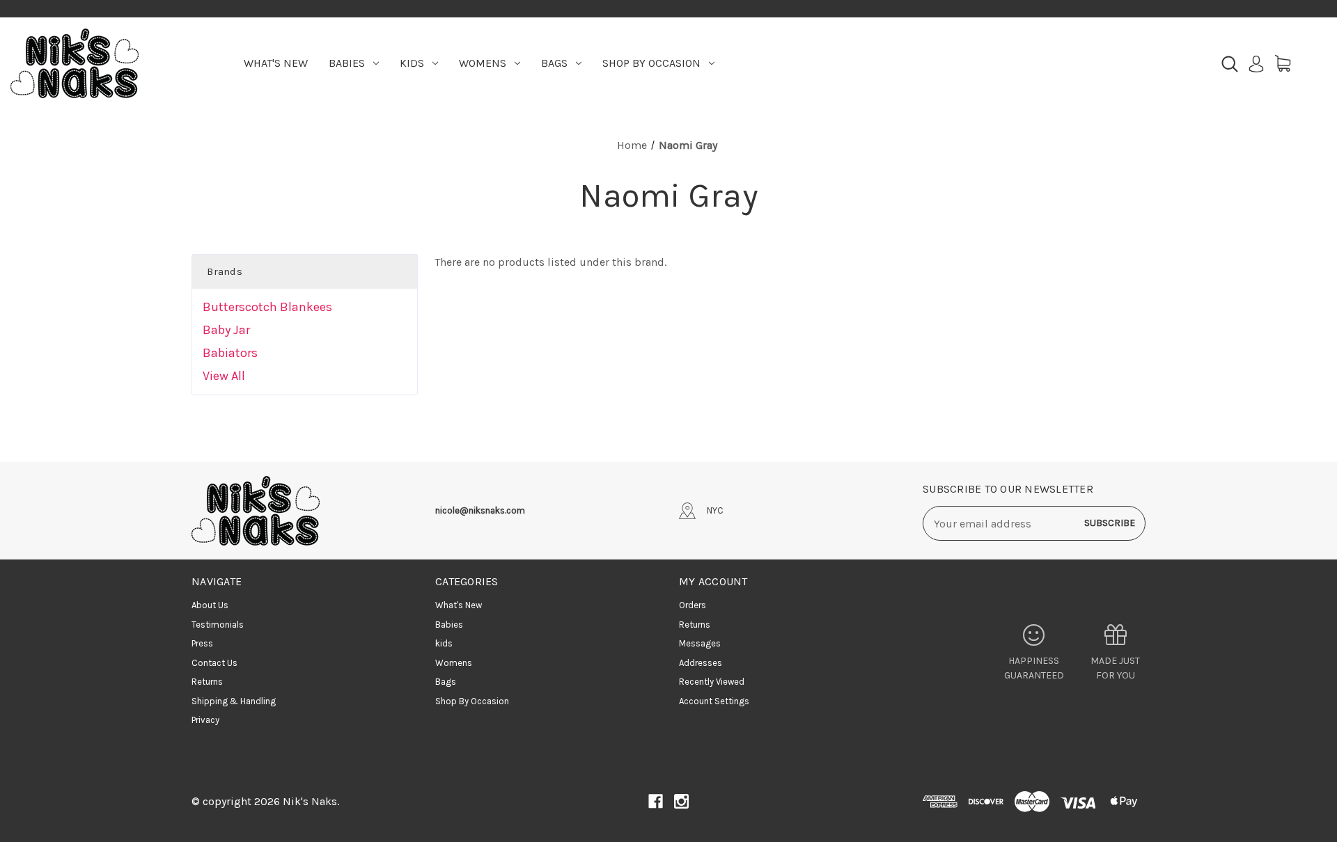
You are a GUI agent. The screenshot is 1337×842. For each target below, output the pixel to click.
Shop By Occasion (651, 63)
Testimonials (217, 624)
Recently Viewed (711, 681)
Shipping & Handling (233, 701)
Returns (207, 681)
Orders (692, 605)
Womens (482, 63)
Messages (700, 643)
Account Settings (714, 701)
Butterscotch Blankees (267, 307)
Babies (347, 63)
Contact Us (214, 663)
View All (224, 375)
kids (412, 63)
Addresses (700, 663)
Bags (554, 63)
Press (202, 643)
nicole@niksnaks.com (480, 510)
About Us (209, 605)
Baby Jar (226, 329)
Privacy (205, 720)
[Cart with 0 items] (1283, 63)
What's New (276, 63)
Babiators (230, 352)
